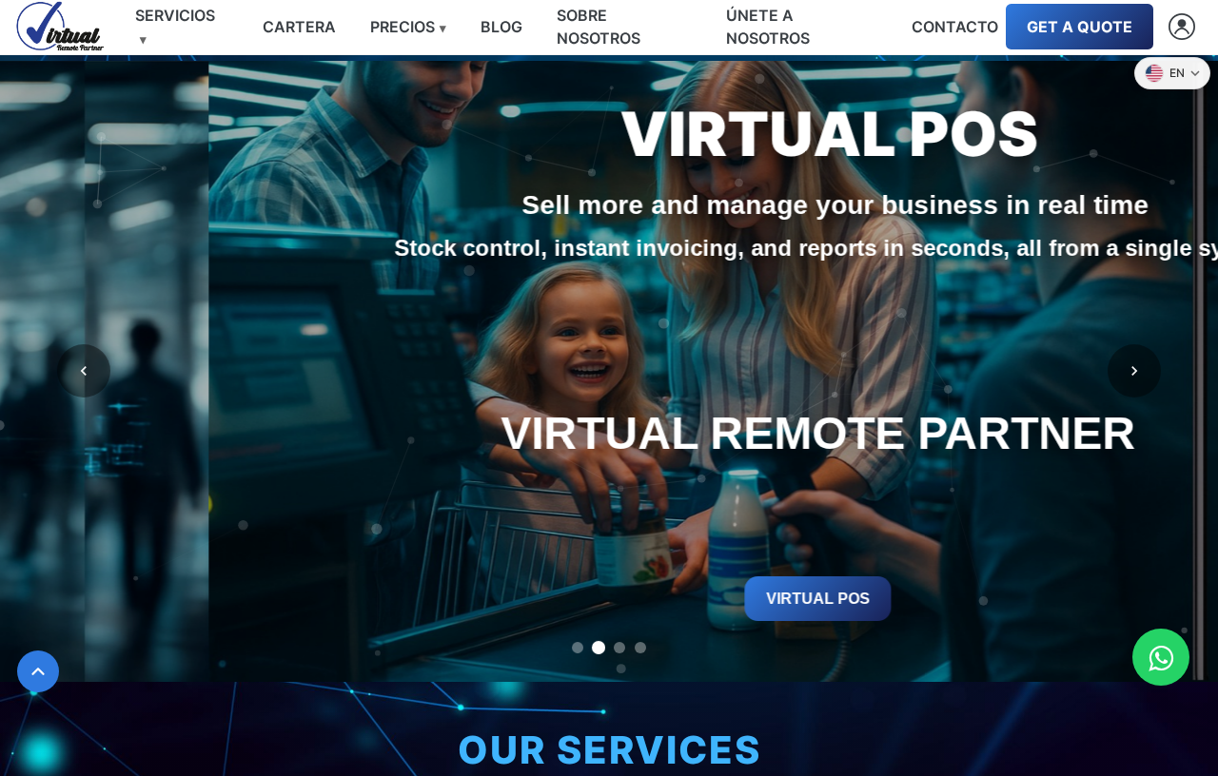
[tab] (577, 647)
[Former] (83, 371)
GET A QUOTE (1079, 26)
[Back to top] (38, 671)
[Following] (1134, 371)
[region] (609, 371)
